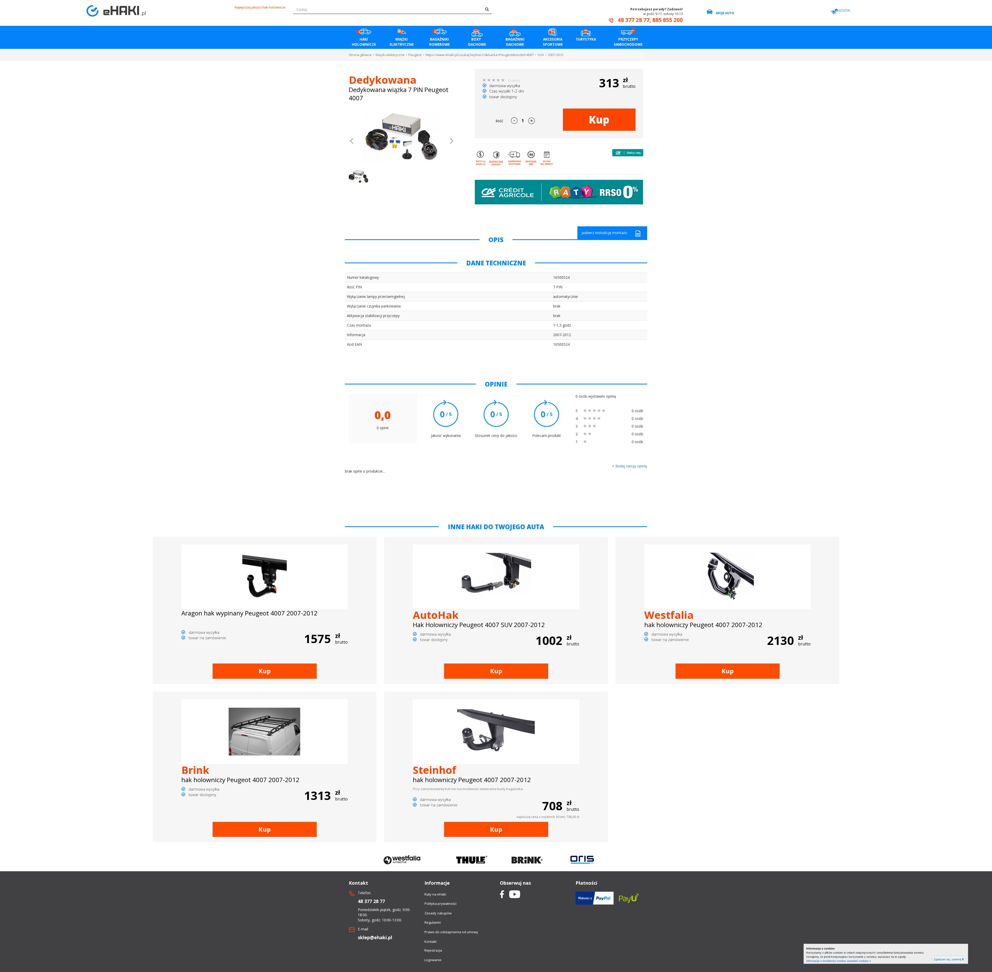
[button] (352, 141)
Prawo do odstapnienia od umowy (451, 932)
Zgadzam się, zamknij (949, 959)
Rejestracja (433, 950)
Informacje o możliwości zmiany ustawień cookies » (838, 960)
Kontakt (430, 941)
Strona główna (360, 54)
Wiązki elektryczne (390, 54)
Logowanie (432, 960)
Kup (599, 119)
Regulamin (432, 922)
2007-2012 (555, 54)
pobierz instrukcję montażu (604, 232)
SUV (541, 54)
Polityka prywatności (440, 903)
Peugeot (415, 54)
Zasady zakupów (438, 913)
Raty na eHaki (435, 894)
